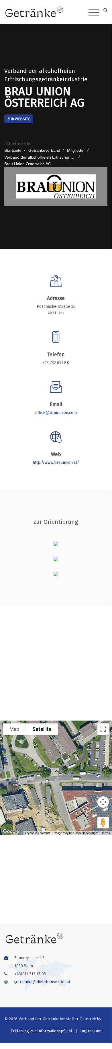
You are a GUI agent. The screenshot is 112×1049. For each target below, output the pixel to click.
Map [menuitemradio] (14, 729)
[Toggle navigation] (94, 13)
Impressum (90, 1031)
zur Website (18, 119)
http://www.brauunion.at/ (56, 462)
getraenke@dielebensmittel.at (42, 982)
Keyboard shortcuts (37, 833)
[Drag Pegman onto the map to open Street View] (103, 822)
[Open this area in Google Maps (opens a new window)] (10, 831)
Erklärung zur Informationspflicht (41, 1031)
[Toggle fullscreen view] (103, 729)
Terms (106, 833)
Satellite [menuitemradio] (42, 729)
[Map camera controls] (103, 802)
